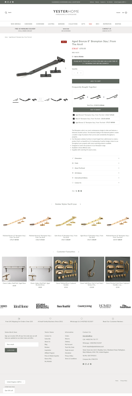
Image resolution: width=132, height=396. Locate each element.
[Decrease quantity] (73, 73)
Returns (97, 2)
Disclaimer (68, 353)
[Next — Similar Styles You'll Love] (80, 204)
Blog (46, 344)
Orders (67, 336)
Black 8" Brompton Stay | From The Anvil (88, 118)
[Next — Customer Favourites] (79, 252)
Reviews (47, 347)
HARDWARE (28, 24)
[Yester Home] (66, 12)
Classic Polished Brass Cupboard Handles (66, 284)
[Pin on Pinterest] (81, 191)
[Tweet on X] (76, 191)
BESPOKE (118, 24)
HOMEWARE (40, 24)
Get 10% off (9, 391)
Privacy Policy (69, 356)
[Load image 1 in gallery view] (40, 67)
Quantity (74, 69)
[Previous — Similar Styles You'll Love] (51, 204)
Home (6, 37)
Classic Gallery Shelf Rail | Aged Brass (14, 283)
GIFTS (83, 24)
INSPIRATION (107, 24)
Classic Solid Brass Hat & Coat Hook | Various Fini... (91, 284)
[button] (77, 56)
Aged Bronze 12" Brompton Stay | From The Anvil (90, 122)
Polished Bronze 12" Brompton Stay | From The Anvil (14, 236)
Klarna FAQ (48, 358)
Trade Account (69, 350)
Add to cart (96, 81)
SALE (90, 24)
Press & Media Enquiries (52, 356)
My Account (68, 344)
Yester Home (12, 386)
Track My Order (69, 347)
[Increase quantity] (81, 73)
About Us (47, 341)
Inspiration (48, 350)
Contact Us (103, 2)
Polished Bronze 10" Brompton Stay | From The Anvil (117, 236)
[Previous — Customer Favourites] (53, 252)
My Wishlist (110, 2)
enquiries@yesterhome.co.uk (95, 346)
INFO (97, 24)
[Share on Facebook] (78, 191)
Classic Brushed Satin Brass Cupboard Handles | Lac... (117, 284)
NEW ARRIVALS (16, 24)
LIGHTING (51, 24)
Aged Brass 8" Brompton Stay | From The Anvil (91, 236)
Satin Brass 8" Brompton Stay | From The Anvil (66, 236)
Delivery (92, 2)
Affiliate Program (50, 353)
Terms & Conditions (71, 358)
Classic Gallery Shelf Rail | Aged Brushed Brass (40, 284)
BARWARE (61, 24)
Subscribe (10, 350)
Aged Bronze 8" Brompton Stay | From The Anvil (20, 37)
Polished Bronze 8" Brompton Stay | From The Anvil (40, 236)
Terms (116, 380)
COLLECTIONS (73, 24)
